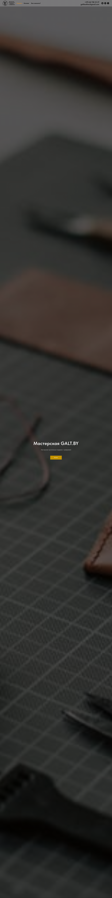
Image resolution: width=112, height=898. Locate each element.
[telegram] (108, 3)
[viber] (105, 3)
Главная (19, 3)
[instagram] (102, 3)
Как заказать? (36, 3)
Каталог (26, 3)
